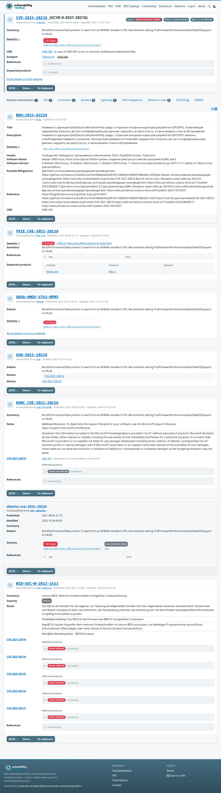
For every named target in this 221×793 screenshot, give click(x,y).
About (201, 6)
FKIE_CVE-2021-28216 (37, 231)
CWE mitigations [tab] (132, 100)
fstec (38, 119)
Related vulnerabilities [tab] (22, 100)
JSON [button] (12, 88)
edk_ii (112, 271)
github (40, 301)
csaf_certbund (44, 587)
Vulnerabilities (97, 6)
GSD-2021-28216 (31, 355)
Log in (191, 6)
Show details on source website (26, 333)
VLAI (129, 19)
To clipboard (45, 88)
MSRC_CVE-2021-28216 (37, 403)
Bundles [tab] (87, 100)
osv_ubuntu (37, 510)
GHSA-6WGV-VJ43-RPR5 (37, 297)
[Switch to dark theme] (214, 6)
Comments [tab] (66, 100)
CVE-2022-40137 (16, 708)
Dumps (116, 785)
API (114, 775)
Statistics (179, 6)
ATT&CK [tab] (181, 100)
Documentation (122, 770)
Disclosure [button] (165, 6)
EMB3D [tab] (198, 100)
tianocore (52, 271)
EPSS (167, 19)
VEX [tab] (47, 100)
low (106, 548)
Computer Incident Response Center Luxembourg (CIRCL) (49, 785)
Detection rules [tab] (159, 100)
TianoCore (48, 57)
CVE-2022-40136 (16, 691)
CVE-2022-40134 (16, 657)
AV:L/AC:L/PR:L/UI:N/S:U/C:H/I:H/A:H (66, 149)
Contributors (120, 780)
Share (26, 88)
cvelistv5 (40, 22)
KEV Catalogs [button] (131, 6)
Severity (12, 39)
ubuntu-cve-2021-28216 (27, 506)
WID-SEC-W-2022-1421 (37, 583)
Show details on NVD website (24, 79)
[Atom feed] (212, 109)
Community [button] (149, 6)
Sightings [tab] (108, 100)
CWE (118, 6)
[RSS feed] (216, 109)
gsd (38, 359)
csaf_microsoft (44, 407)
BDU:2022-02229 (31, 115)
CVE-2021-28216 (33, 18)
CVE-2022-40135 (16, 674)
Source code (177, 775)
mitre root (63, 57)
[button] (209, 6)
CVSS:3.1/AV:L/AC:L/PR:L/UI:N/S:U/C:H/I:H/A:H (71, 45)
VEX (110, 6)
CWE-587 (47, 51)
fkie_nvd (40, 235)
